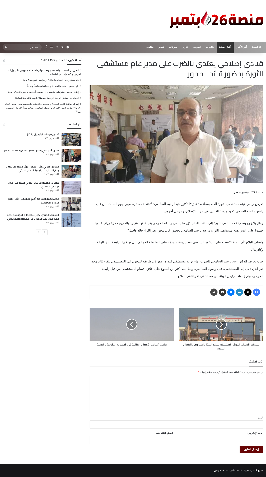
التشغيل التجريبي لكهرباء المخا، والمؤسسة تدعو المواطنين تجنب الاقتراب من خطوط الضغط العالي (33, 217)
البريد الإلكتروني (255, 433)
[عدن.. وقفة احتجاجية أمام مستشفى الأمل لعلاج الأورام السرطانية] (71, 204)
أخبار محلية (225, 47)
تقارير (185, 47)
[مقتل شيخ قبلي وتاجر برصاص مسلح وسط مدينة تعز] (71, 155)
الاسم (260, 417)
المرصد (197, 47)
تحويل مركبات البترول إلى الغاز (43, 134)
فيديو (161, 47)
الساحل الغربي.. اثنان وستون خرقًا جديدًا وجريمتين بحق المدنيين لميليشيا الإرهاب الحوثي (32, 168)
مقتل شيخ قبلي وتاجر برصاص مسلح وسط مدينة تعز (31, 150)
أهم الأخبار (241, 47)
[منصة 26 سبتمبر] (215, 20)
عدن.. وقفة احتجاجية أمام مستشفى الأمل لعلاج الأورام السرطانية (33, 200)
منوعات (173, 47)
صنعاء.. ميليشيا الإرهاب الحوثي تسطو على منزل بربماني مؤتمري (33, 184)
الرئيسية (256, 47)
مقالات (150, 47)
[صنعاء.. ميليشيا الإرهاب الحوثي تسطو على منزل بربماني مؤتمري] (71, 187)
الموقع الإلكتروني (164, 433)
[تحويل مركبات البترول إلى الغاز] (71, 139)
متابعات (210, 47)
